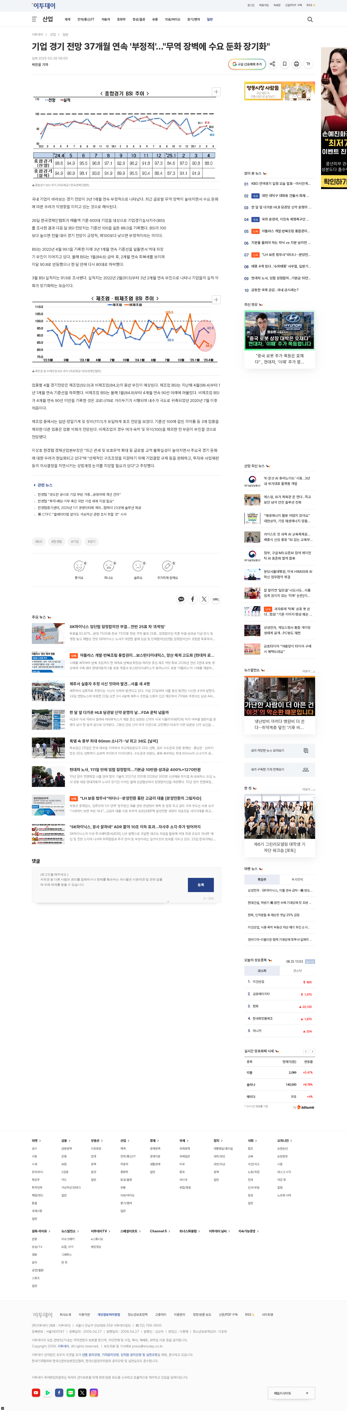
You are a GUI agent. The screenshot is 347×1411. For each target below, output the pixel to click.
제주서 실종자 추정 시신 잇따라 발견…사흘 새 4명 (110, 684)
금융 (64, 1141)
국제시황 (37, 1211)
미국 (182, 1164)
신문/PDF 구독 (293, 5)
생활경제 (155, 1164)
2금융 (64, 1172)
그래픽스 (66, 1254)
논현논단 (282, 1148)
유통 (155, 19)
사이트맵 (267, 1314)
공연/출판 (37, 1270)
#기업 (75, 542)
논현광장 (282, 1156)
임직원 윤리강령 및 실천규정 (139, 1355)
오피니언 (283, 1141)
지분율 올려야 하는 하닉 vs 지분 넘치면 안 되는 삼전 (288, 243)
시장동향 (96, 1148)
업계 (93, 1156)
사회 (251, 1141)
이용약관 (84, 1314)
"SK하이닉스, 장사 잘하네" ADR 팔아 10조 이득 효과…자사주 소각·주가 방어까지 (135, 826)
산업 (47, 19)
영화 (34, 1254)
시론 (280, 1164)
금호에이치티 (261, 994)
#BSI (38, 542)
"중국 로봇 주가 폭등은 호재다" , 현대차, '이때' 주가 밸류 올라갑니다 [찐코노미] (280, 362)
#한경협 (56, 542)
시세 (34, 1164)
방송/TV (37, 1247)
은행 (64, 1156)
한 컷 (64, 1262)
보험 (64, 1164)
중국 (182, 1172)
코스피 (262, 971)
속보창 (276, 5)
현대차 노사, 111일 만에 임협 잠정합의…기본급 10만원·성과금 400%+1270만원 (135, 769)
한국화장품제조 (263, 1018)
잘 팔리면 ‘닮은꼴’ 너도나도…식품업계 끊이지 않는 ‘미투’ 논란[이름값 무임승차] (287, 596)
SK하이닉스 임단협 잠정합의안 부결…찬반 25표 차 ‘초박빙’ (117, 626)
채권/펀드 (37, 1195)
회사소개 (65, 1314)
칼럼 (280, 1187)
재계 (67, 19)
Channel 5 (158, 1231)
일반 (210, 19)
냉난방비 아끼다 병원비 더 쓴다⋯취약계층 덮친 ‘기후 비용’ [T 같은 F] (280, 727)
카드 (64, 1180)
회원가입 (264, 5)
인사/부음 (253, 1187)
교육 (250, 1156)
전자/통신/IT (85, 19)
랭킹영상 (96, 1247)
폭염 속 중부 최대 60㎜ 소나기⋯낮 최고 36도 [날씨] (114, 741)
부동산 (95, 1141)
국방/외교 (219, 1164)
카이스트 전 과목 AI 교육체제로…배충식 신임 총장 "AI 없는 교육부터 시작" (287, 540)
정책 (93, 1164)
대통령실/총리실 (223, 1148)
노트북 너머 (284, 1195)
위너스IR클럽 (188, 1231)
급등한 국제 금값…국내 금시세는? (275, 290)
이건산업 (258, 982)
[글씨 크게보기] (308, 64)
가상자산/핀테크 (71, 1187)
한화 (255, 1006)
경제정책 (155, 1148)
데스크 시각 (284, 1172)
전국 (250, 1180)
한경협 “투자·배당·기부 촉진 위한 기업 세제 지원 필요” (76, 501)
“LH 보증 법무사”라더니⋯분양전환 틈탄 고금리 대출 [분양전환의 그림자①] (136, 798)
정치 (216, 1141)
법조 (250, 1148)
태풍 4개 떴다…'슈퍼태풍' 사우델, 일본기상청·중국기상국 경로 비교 (298, 266)
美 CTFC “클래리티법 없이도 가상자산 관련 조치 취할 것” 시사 (82, 514)
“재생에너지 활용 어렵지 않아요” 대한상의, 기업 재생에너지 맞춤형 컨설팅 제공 (287, 521)
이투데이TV (99, 1231)
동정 (250, 1195)
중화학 (121, 19)
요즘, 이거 (67, 1247)
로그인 (250, 5)
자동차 (106, 19)
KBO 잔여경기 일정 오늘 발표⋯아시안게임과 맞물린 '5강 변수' (295, 183)
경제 (153, 1141)
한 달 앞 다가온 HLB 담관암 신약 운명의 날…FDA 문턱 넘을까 (119, 712)
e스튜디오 (97, 1239)
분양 (93, 1172)
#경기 (91, 542)
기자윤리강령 (110, 1355)
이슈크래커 (67, 1239)
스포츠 (36, 1278)
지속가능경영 (246, 1231)
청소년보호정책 (138, 1314)
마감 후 (281, 1180)
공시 (34, 1148)
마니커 (257, 1031)
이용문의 (179, 1314)
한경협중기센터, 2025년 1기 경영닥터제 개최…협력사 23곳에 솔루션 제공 (89, 508)
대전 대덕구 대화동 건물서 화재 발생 (283, 196)
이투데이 (37, 34)
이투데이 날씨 (218, 1231)
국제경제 (184, 1148)
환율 (34, 1203)
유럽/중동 (185, 1187)
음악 (34, 1262)
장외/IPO (37, 1172)
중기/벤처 (193, 19)
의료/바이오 (172, 19)
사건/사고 (253, 1164)
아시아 (183, 1180)
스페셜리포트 (128, 1231)
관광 (34, 1239)
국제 (182, 1141)
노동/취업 (253, 1172)
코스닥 (297, 971)
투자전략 (297, 879)
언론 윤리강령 (91, 1355)
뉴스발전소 (68, 1231)
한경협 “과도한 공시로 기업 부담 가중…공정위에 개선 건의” (79, 494)
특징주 (262, 879)
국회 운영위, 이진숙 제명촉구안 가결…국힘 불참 (290, 219)
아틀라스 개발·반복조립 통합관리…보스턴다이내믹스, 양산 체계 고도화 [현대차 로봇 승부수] (149, 655)
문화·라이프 (39, 1231)
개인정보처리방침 (108, 1314)
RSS (309, 5)
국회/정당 (219, 1156)
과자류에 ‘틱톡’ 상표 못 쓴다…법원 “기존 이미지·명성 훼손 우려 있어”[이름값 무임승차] (288, 614)
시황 (34, 1156)
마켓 (35, 1141)
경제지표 (155, 1156)
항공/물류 (139, 19)
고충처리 (160, 1314)
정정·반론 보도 (202, 1314)
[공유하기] (273, 64)
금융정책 (66, 1148)
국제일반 (184, 1156)
